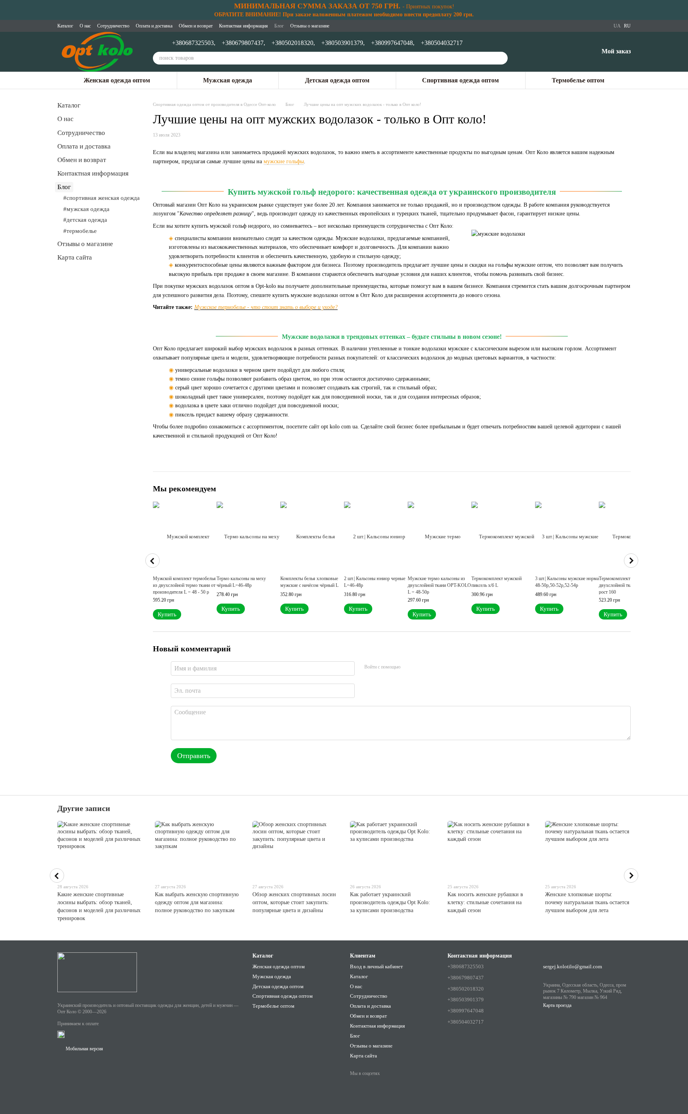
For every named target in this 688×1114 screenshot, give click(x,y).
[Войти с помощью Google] (422, 667)
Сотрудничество (113, 26)
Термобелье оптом (578, 80)
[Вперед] (631, 560)
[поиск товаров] (501, 58)
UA (617, 25)
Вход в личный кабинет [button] (376, 966)
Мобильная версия (83, 1048)
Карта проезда (557, 1005)
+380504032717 (442, 43)
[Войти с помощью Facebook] (409, 667)
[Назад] (152, 560)
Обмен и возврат (196, 26)
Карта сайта (74, 257)
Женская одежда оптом (117, 80)
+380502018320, (293, 43)
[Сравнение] (550, 51)
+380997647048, (392, 43)
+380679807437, (243, 43)
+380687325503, (193, 43)
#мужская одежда (86, 209)
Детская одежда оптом (337, 80)
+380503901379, (343, 43)
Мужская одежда (227, 80)
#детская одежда (85, 220)
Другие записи (83, 808)
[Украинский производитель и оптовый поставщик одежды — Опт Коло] (97, 971)
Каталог (65, 26)
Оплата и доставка (154, 26)
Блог (279, 26)
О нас (85, 26)
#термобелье (80, 231)
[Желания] (571, 51)
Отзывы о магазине (309, 26)
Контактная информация (243, 26)
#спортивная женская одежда (101, 198)
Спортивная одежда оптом (460, 80)
